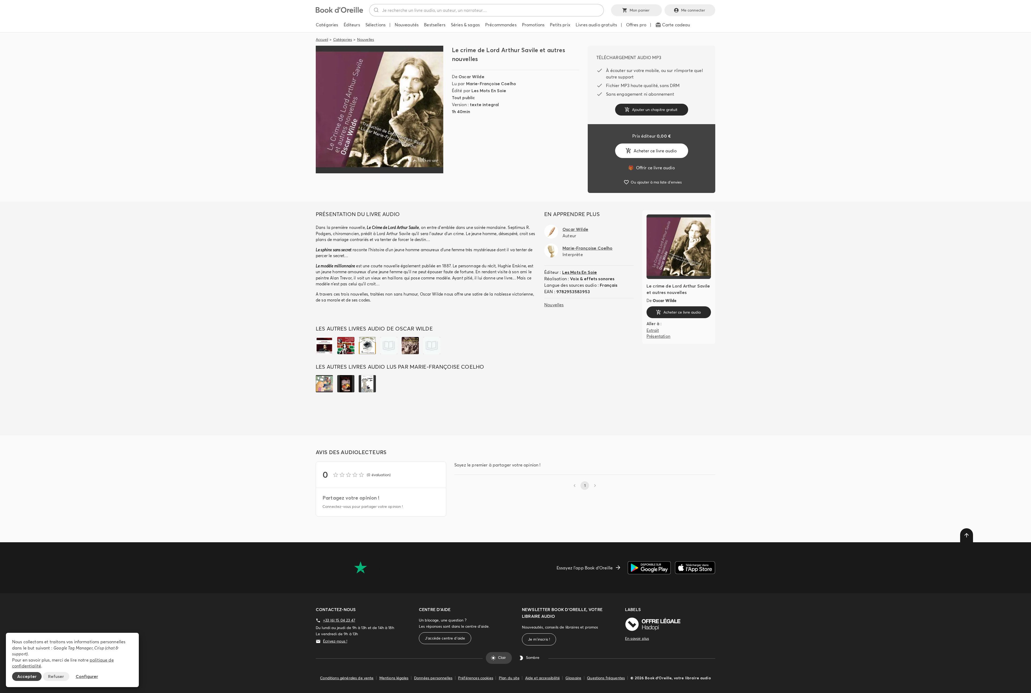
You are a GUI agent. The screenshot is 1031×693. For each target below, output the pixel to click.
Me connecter (693, 10)
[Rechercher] (375, 10)
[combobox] (486, 10)
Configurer (87, 676)
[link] (651, 167)
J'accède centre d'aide (445, 638)
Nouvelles (365, 39)
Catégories (342, 39)
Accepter (27, 676)
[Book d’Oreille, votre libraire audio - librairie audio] (339, 11)
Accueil (322, 39)
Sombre (532, 657)
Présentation (658, 336)
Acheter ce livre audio (655, 150)
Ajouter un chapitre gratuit (654, 109)
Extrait (653, 330)
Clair (502, 657)
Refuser (56, 676)
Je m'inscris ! (539, 639)
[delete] (966, 535)
